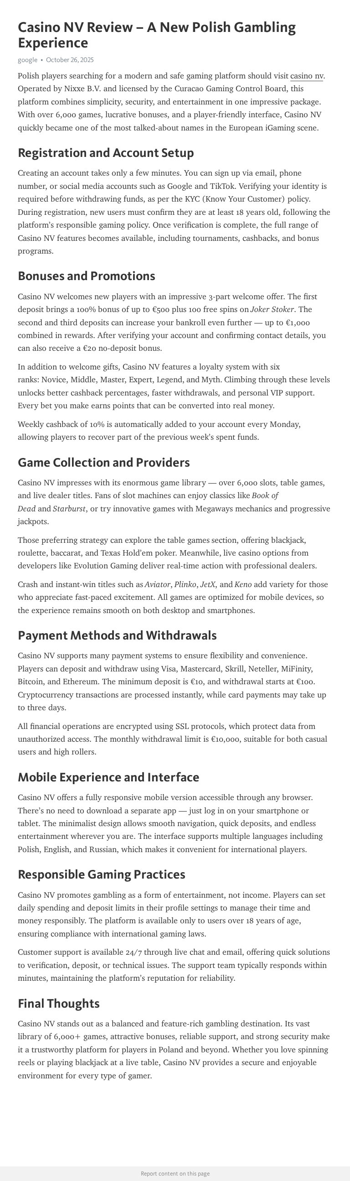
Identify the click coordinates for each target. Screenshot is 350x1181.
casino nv (306, 76)
